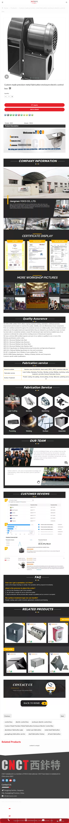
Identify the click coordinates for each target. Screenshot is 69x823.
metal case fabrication (33, 730)
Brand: (26, 123)
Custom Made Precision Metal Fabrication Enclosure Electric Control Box (29, 726)
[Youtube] (10, 780)
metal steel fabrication (52, 730)
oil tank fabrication (54, 734)
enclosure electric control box (42, 722)
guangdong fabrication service (15, 734)
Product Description (11, 126)
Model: (7, 123)
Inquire (35, 105)
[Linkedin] (6, 780)
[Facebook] (3, 780)
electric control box (22, 722)
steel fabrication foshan (36, 734)
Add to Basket (34, 109)
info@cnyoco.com (10, 796)
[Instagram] (14, 780)
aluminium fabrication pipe (14, 730)
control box (8, 722)
